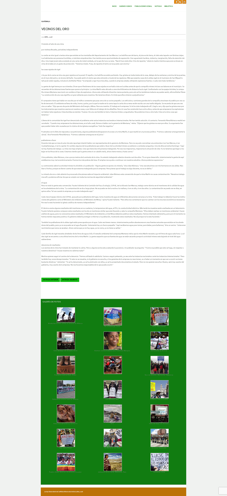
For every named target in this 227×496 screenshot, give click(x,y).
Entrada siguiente (69, 280)
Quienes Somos (125, 6)
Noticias (158, 6)
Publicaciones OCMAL (143, 6)
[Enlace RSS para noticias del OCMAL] (184, 2)
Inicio (114, 6)
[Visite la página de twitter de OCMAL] (180, 2)
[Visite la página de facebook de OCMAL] (176, 2)
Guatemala (45, 21)
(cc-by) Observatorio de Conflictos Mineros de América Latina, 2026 (63, 491)
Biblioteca (168, 6)
